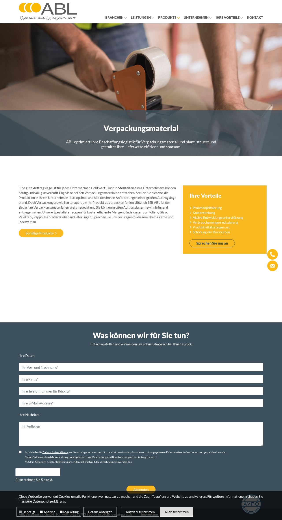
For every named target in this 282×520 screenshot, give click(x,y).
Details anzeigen (100, 512)
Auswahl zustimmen (140, 512)
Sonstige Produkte (40, 233)
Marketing (71, 512)
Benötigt (29, 512)
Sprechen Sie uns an (212, 243)
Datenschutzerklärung (56, 452)
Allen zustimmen (177, 512)
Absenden (141, 489)
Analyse (49, 512)
